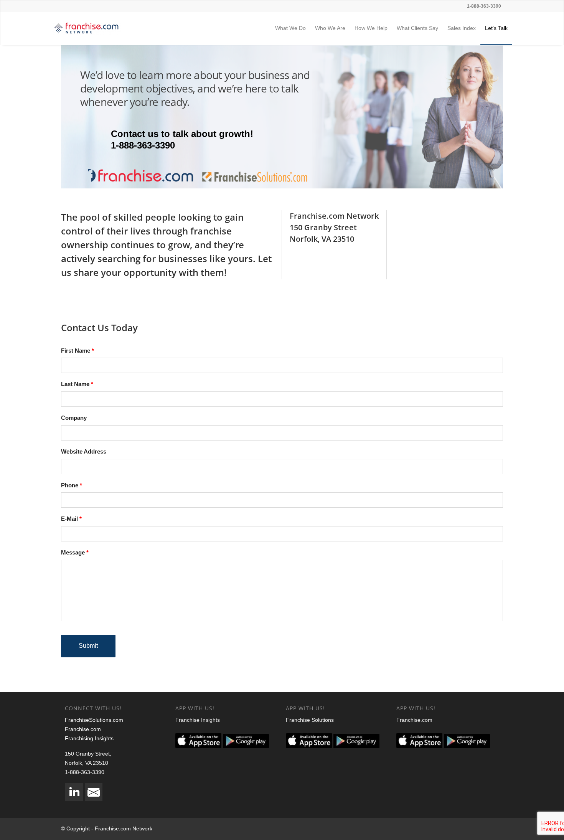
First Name (75, 350)
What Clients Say (417, 28)
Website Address (83, 451)
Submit (88, 645)
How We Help (371, 28)
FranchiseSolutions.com (94, 720)
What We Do (290, 28)
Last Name (75, 384)
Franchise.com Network (123, 828)
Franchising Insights (89, 738)
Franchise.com (83, 729)
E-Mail (69, 518)
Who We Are (330, 28)
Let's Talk (496, 28)
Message (73, 552)
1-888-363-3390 (484, 6)
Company (74, 417)
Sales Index (461, 28)
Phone (69, 485)
